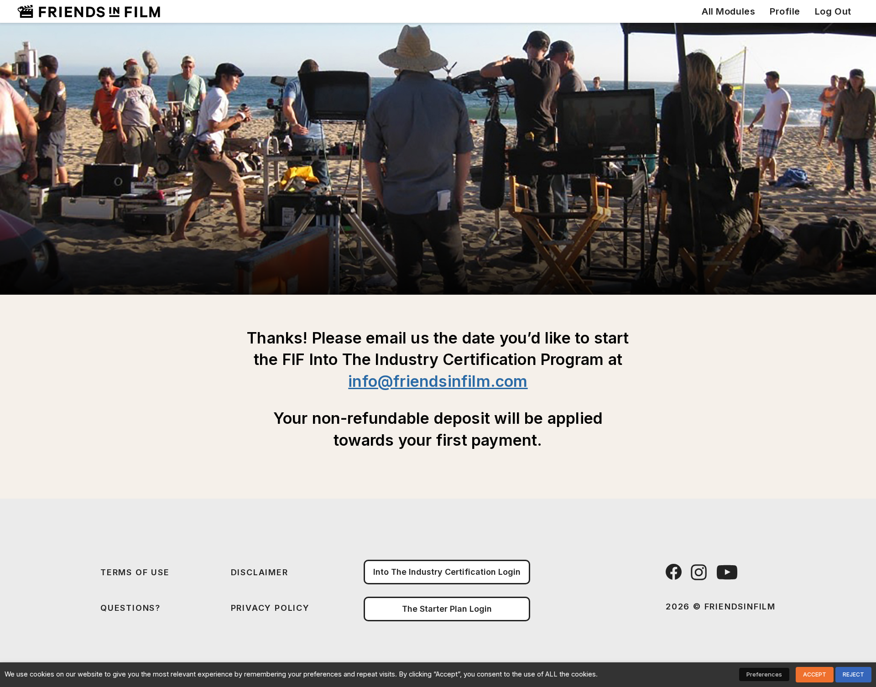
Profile (785, 11)
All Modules (728, 11)
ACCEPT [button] (814, 674)
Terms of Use (135, 572)
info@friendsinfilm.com (437, 381)
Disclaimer (259, 572)
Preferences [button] (764, 674)
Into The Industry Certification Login (447, 572)
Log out (833, 11)
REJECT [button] (853, 674)
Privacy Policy (270, 608)
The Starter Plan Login (447, 609)
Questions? (130, 608)
